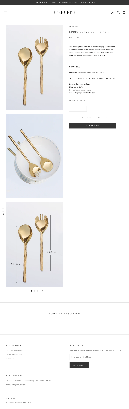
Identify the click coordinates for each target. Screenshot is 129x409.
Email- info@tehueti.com (16, 385)
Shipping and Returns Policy (17, 350)
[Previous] (26, 290)
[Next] (42, 290)
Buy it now (92, 126)
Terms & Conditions (14, 354)
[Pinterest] (84, 100)
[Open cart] (124, 12)
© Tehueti (11, 399)
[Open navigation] (5, 12)
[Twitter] (81, 100)
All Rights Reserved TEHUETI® (18, 402)
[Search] (118, 12)
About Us (10, 358)
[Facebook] (78, 100)
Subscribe (79, 365)
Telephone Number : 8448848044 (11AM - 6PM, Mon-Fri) (29, 380)
